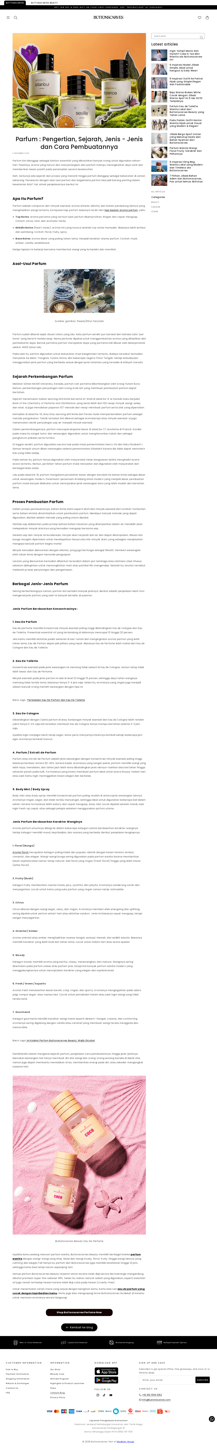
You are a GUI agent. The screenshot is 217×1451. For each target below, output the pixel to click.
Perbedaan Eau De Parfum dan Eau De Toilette (56, 700)
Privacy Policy (58, 1397)
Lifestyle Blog (57, 1392)
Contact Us (12, 1388)
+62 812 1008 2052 (152, 1394)
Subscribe (202, 1379)
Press (53, 1388)
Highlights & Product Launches (67, 1383)
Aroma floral (21, 852)
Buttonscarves (15, 2)
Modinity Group (125, 1441)
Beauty (44, 2)
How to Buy (12, 1369)
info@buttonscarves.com (156, 1399)
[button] (8, 17)
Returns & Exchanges (17, 1383)
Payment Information (17, 1374)
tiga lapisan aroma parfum (121, 210)
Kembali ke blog (81, 1327)
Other (154, 211)
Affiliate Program (59, 1379)
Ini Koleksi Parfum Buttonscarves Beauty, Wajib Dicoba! (60, 1040)
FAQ (8, 1392)
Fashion (155, 207)
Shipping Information (18, 1379)
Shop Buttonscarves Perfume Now (79, 1312)
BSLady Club (57, 1374)
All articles (158, 192)
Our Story (55, 1369)
